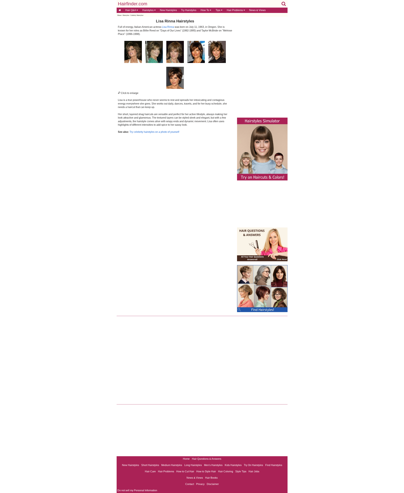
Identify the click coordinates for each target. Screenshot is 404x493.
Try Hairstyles (188, 10)
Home (119, 15)
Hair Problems (235, 10)
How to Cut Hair (185, 471)
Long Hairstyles (193, 465)
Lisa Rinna (168, 27)
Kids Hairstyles (233, 465)
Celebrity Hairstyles (136, 15)
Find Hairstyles (273, 465)
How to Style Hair (206, 471)
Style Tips (240, 471)
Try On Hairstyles (253, 465)
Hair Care (150, 471)
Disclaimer (213, 484)
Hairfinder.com (132, 3)
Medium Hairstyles (171, 465)
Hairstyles (148, 10)
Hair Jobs (254, 471)
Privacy (200, 484)
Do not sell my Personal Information (137, 490)
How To (205, 10)
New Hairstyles (168, 10)
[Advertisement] (175, 167)
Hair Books (211, 477)
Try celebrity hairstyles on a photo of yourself (154, 132)
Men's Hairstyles (213, 465)
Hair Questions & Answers (206, 458)
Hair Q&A (131, 10)
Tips (218, 10)
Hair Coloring (225, 471)
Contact (189, 484)
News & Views (257, 10)
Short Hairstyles (150, 465)
